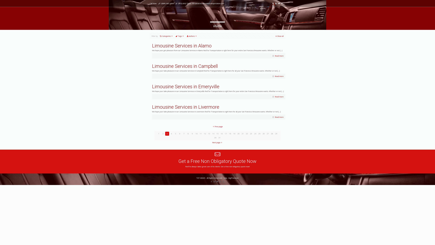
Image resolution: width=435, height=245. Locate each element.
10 (197, 133)
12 (205, 133)
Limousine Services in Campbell (185, 66)
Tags (180, 36)
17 (226, 133)
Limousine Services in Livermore (185, 107)
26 (264, 133)
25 (259, 133)
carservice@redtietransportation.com (209, 3)
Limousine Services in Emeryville (185, 86)
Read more (279, 56)
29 (276, 133)
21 (243, 133)
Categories (166, 36)
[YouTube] (282, 3)
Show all (280, 36)
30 (215, 137)
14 (213, 133)
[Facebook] (273, 3)
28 (272, 133)
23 (251, 133)
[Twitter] (279, 3)
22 (247, 133)
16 (222, 133)
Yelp (225, 178)
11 (201, 133)
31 (220, 137)
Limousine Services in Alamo (182, 46)
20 (238, 133)
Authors (192, 36)
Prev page (219, 126)
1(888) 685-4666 (167, 3)
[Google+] (276, 3)
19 (234, 133)
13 (209, 133)
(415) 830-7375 (184, 3)
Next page (216, 142)
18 (230, 133)
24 (255, 133)
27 (268, 133)
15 (217, 133)
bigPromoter (234, 178)
